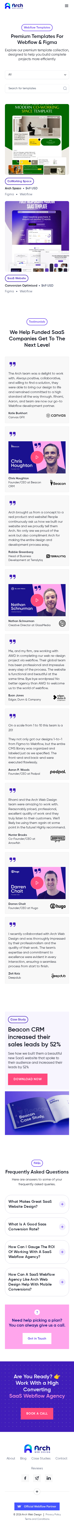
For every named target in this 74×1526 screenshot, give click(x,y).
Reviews (37, 1468)
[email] (37, 1478)
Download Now (28, 1079)
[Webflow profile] (37, 1506)
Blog (23, 1458)
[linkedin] (49, 1478)
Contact (61, 1458)
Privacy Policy (53, 1514)
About (11, 1458)
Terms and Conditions (37, 1519)
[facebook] (25, 1478)
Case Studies (41, 1458)
